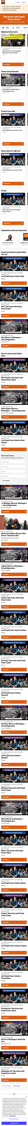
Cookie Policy (12, 1116)
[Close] (26, 1096)
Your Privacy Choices (14, 1119)
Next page (16, 1086)
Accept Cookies (14, 1123)
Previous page (6, 1086)
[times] (24, 8)
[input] (17, 2)
